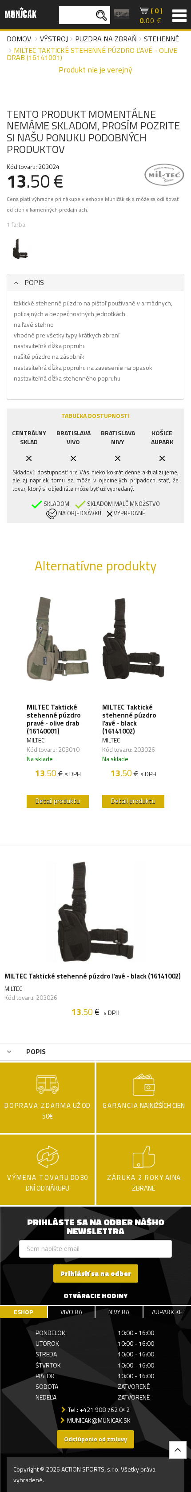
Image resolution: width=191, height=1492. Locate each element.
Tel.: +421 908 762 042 (99, 1409)
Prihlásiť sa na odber (95, 1273)
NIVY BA (118, 1311)
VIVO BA (71, 1311)
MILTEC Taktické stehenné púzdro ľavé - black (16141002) (129, 719)
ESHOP (23, 1311)
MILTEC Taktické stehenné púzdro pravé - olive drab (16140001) (54, 719)
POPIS (33, 282)
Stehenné (161, 38)
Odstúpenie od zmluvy (95, 1439)
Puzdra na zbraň (106, 38)
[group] (58, 700)
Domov (19, 38)
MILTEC (35, 740)
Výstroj (54, 38)
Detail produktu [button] (58, 801)
